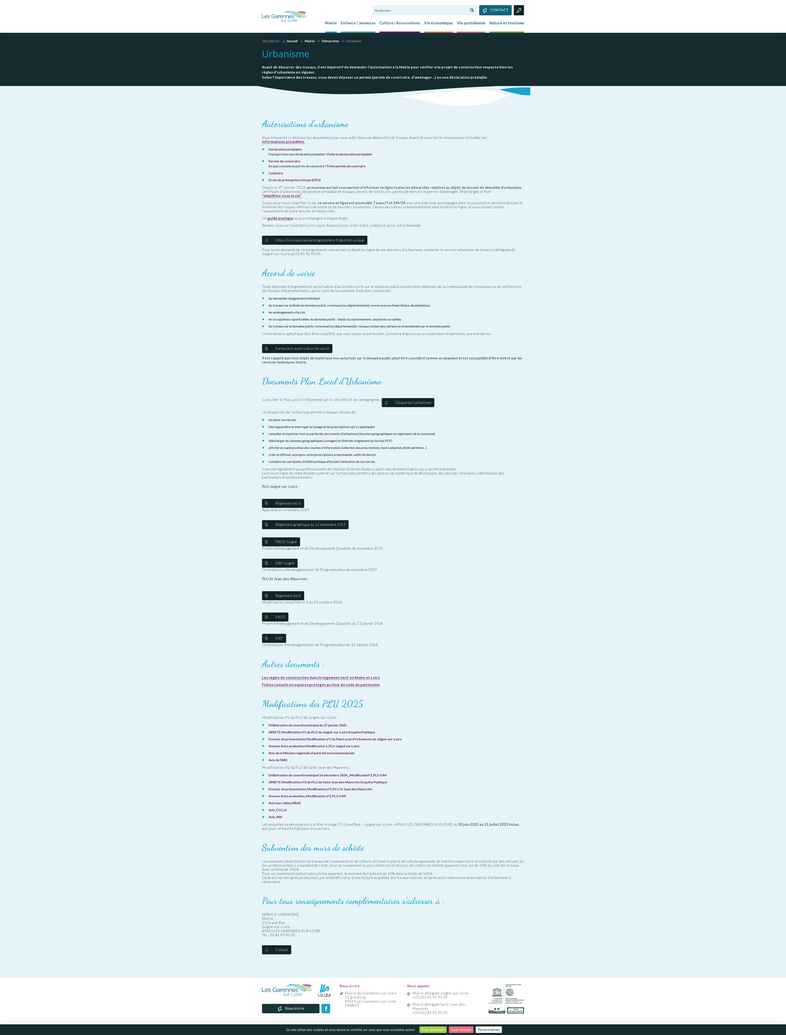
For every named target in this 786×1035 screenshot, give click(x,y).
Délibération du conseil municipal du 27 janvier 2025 (308, 725)
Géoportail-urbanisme (413, 402)
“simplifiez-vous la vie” (282, 196)
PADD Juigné (286, 542)
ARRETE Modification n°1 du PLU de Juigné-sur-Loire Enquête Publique (322, 732)
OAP (279, 638)
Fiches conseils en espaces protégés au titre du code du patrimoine (321, 685)
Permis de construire (284, 161)
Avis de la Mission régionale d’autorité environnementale (312, 753)
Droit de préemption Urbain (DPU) (295, 180)
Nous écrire (294, 1008)
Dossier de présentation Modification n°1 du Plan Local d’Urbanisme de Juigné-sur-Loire (335, 739)
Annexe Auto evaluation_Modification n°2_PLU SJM (307, 796)
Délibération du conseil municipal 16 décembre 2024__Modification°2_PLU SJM (327, 775)
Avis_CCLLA (278, 810)
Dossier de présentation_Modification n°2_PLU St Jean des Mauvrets (320, 789)
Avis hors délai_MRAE (285, 803)
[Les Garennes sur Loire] (284, 16)
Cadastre (276, 173)
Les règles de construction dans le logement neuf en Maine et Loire (321, 678)
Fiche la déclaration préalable (349, 154)
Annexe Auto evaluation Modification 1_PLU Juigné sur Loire (314, 746)
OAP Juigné (285, 563)
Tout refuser (461, 1030)
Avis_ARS (275, 817)
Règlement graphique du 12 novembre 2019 (310, 524)
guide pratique (280, 218)
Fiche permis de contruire (346, 166)
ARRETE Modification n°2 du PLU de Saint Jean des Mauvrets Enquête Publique (328, 782)
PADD (280, 617)
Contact (499, 10)
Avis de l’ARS (278, 760)
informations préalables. (283, 142)
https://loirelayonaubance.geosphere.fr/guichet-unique (319, 240)
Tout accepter (433, 1030)
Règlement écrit (288, 503)
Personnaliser (489, 1030)
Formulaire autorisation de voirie (302, 348)
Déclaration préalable (285, 149)
